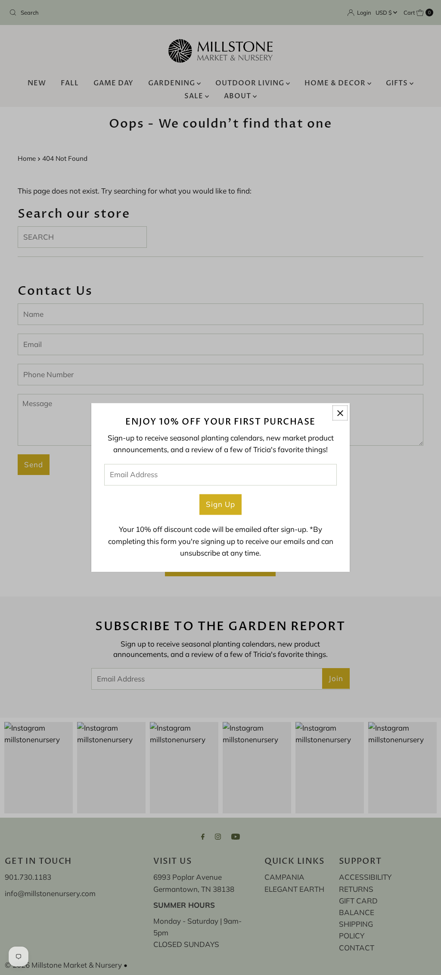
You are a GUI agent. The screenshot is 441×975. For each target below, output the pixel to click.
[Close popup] (340, 412)
